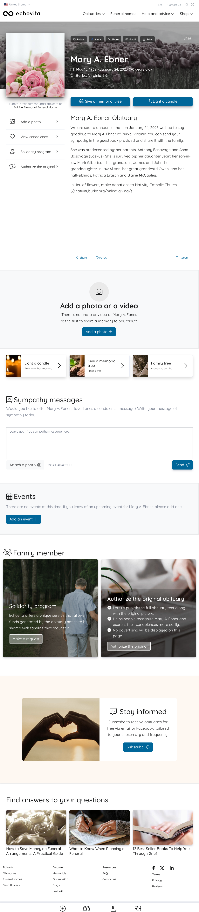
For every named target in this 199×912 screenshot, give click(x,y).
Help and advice (156, 13)
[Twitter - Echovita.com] (162, 869)
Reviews (157, 886)
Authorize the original (129, 646)
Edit (189, 38)
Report (184, 257)
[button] (17, 4)
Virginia (94, 75)
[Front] (21, 13)
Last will (58, 891)
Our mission (60, 879)
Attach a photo (23, 465)
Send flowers (11, 885)
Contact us (174, 5)
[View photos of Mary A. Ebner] (35, 65)
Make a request (25, 639)
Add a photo (96, 331)
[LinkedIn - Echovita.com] (172, 869)
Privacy (157, 880)
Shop (184, 13)
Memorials (59, 873)
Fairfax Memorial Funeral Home (35, 107)
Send (179, 465)
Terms (156, 874)
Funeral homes (123, 13)
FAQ (160, 5)
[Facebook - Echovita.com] (153, 869)
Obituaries (92, 13)
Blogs (56, 885)
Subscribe (136, 747)
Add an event (21, 519)
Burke (81, 75)
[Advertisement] (132, 226)
